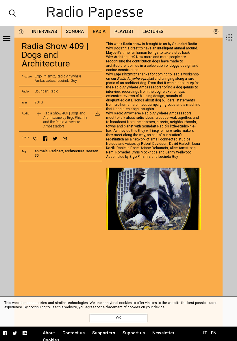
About (49, 333)
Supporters (103, 333)
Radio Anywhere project (135, 79)
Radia (99, 31)
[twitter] (55, 138)
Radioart (56, 151)
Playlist (124, 31)
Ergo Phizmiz (124, 74)
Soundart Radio (184, 44)
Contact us (73, 333)
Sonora (75, 31)
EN (213, 333)
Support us (134, 333)
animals (41, 151)
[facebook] (45, 138)
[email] (65, 138)
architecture (74, 151)
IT (205, 333)
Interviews (44, 31)
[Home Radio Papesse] (119, 13)
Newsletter (163, 333)
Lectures (152, 31)
